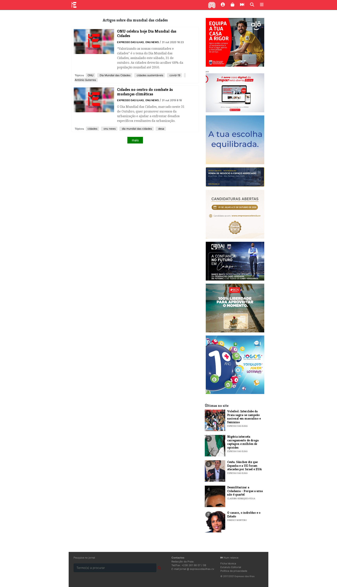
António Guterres (85, 79)
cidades (92, 128)
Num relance (230, 557)
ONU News (152, 42)
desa (160, 128)
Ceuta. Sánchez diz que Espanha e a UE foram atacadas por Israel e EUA (244, 465)
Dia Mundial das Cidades (114, 75)
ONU (90, 75)
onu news (109, 128)
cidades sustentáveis (149, 75)
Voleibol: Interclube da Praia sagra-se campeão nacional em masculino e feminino (244, 416)
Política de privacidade (233, 570)
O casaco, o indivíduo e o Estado (244, 514)
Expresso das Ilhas (130, 42)
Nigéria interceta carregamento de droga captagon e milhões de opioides (243, 442)
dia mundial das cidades (136, 128)
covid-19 (174, 75)
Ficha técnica (228, 563)
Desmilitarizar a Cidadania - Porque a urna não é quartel (245, 491)
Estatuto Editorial (230, 567)
